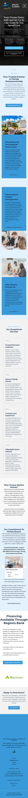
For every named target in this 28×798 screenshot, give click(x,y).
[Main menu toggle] (24, 6)
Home (14, 758)
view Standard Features (14, 603)
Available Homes (14, 760)
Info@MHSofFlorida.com (16, 774)
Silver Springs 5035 (11, 569)
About (14, 762)
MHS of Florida (15, 6)
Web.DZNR (19, 795)
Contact (14, 764)
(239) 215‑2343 (16, 772)
